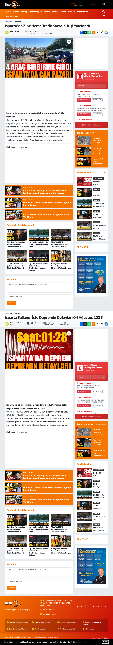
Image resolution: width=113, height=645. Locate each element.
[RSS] (105, 606)
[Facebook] (77, 606)
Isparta (8, 12)
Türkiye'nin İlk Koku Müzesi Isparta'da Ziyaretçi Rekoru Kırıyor (61, 266)
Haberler (8, 22)
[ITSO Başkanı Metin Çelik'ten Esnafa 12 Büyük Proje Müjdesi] (17, 256)
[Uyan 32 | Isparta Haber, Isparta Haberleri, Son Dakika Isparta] (12, 4)
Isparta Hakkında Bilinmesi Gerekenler (18, 637)
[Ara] (103, 11)
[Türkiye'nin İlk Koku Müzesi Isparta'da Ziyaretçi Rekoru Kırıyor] (61, 256)
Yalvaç (24, 12)
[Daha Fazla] (93, 32)
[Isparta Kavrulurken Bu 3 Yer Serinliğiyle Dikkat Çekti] (39, 235)
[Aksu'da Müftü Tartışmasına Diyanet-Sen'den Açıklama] (61, 235)
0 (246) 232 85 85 (85, 114)
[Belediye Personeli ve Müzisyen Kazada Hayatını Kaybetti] (17, 235)
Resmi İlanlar (82, 12)
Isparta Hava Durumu (42, 622)
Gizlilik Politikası (84, 642)
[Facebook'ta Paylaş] (81, 32)
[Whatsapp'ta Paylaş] (89, 32)
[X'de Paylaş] (85, 32)
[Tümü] (105, 173)
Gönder (11, 303)
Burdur (46, 12)
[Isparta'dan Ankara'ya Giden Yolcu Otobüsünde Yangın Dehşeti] (39, 256)
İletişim (50, 637)
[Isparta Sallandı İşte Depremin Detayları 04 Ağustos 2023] (39, 349)
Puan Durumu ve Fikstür (17, 629)
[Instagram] (89, 606)
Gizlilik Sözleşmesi (39, 637)
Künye (56, 637)
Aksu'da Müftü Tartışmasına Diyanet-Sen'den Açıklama (60, 244)
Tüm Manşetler (40, 629)
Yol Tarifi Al (98, 100)
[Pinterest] (85, 606)
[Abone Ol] (106, 32)
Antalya (55, 12)
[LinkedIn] (93, 606)
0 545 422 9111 (48, 610)
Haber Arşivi (90, 629)
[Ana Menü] (103, 16)
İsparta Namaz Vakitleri (68, 622)
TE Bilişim (105, 638)
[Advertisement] (39, 94)
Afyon (63, 12)
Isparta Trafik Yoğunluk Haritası (92, 623)
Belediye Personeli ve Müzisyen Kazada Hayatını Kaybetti (16, 244)
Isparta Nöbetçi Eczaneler (19, 622)
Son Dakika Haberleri (67, 629)
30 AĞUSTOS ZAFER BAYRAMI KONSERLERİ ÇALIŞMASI (99, 183)
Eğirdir (16, 12)
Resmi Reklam (12, 16)
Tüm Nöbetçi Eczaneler (92, 125)
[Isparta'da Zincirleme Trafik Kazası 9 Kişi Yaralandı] (39, 58)
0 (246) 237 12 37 (85, 100)
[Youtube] (97, 606)
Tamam (105, 641)
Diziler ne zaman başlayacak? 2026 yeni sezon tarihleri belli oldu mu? (99, 216)
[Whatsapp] (101, 606)
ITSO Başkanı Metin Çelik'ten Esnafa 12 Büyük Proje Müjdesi (15, 266)
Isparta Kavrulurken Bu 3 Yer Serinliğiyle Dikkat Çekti (39, 244)
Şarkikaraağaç (35, 12)
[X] (81, 606)
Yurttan (71, 12)
